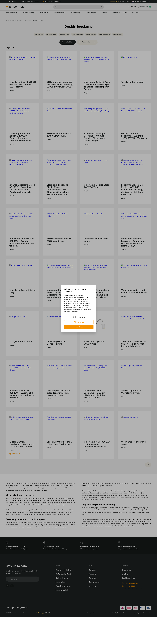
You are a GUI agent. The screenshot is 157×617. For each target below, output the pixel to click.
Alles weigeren (79, 322)
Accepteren (79, 327)
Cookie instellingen (79, 317)
